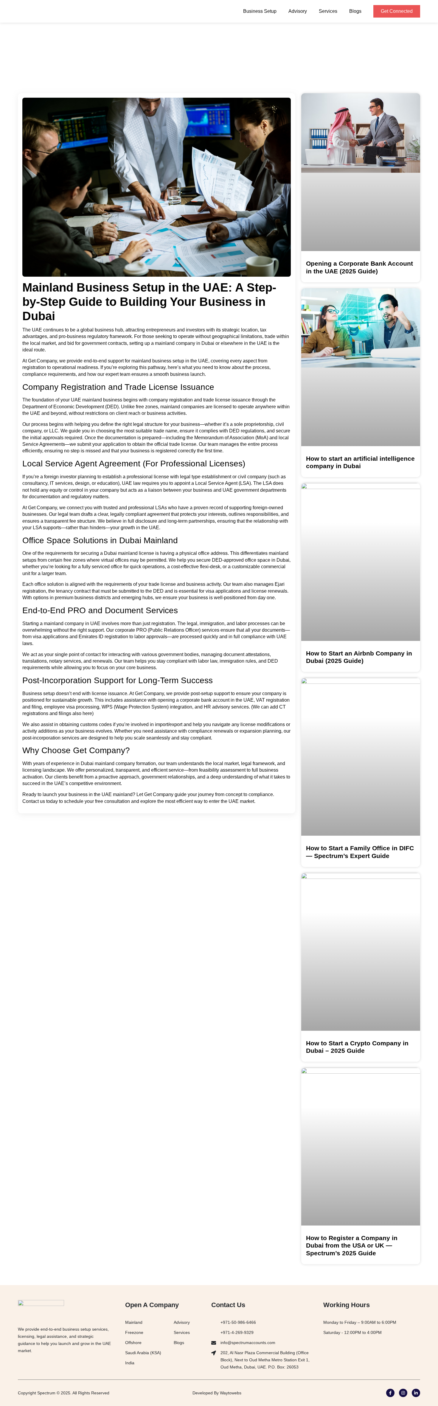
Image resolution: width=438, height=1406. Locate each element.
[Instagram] (403, 1393)
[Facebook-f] (390, 1393)
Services (328, 11)
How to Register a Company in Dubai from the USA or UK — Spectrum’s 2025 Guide (351, 1245)
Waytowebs (230, 1393)
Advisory (297, 11)
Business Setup (260, 11)
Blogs (355, 11)
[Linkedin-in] (416, 1393)
